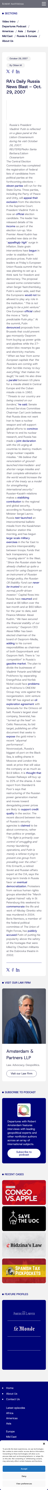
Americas (8, 31)
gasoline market (16, 663)
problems (33, 684)
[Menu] (44, 3)
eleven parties (14, 186)
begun (33, 250)
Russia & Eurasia (27, 36)
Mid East (7, 36)
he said (22, 404)
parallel (13, 380)
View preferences (24, 1483)
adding (10, 643)
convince (32, 429)
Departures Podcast (14, 26)
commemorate (15, 906)
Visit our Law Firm (21, 1073)
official (20, 214)
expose (10, 736)
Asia (20, 31)
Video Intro (8, 21)
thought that (33, 773)
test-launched (23, 518)
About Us (7, 41)
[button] (44, 1443)
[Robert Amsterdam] (13, 4)
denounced (13, 327)
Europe (31, 31)
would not (31, 295)
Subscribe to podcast (24, 1153)
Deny (24, 1476)
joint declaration (26, 441)
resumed (26, 599)
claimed (25, 825)
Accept (24, 1468)
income (10, 226)
